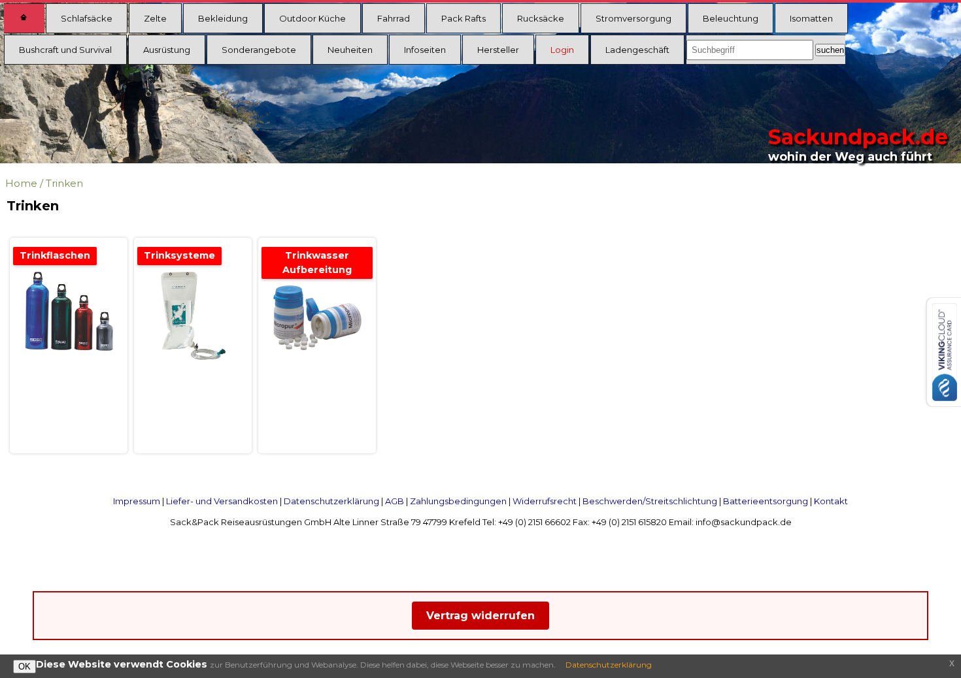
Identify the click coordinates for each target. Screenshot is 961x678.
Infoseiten (425, 49)
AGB (394, 501)
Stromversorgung (633, 18)
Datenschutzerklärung (331, 501)
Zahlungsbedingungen (458, 501)
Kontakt (831, 501)
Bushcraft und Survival (65, 49)
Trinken (64, 183)
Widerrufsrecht (545, 501)
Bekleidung (223, 18)
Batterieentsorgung (765, 501)
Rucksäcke (540, 18)
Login (562, 49)
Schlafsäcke (86, 18)
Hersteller (498, 49)
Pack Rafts (463, 18)
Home (21, 183)
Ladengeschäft (637, 49)
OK (24, 666)
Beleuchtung (730, 18)
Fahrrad (393, 18)
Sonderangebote (259, 49)
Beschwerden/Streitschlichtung (649, 501)
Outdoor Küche (312, 18)
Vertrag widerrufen (480, 615)
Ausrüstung (166, 49)
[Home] (24, 18)
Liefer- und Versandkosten (222, 501)
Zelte (155, 18)
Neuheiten (350, 49)
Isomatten (811, 18)
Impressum (136, 501)
